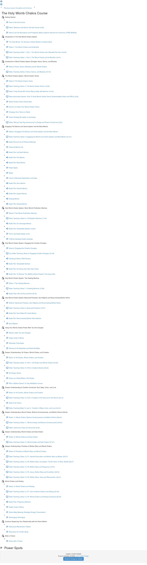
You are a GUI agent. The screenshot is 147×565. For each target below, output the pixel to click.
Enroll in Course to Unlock (73, 559)
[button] (1, 2)
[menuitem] (1, 5)
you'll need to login (82, 556)
